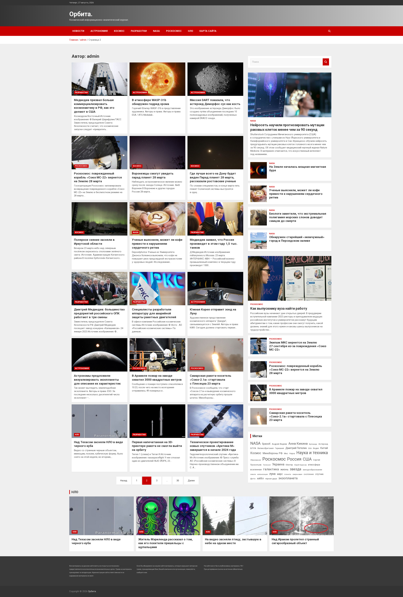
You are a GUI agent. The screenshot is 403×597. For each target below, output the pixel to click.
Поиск (326, 61)
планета (287, 474)
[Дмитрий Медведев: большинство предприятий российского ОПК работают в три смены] (99, 288)
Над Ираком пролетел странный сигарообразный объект (295, 541)
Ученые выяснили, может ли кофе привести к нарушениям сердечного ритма (157, 243)
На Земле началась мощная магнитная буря (297, 168)
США (307, 459)
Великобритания (266, 448)
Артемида (313, 444)
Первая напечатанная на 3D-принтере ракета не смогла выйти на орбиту (157, 446)
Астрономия (99, 31)
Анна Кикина (298, 443)
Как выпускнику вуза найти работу (278, 308)
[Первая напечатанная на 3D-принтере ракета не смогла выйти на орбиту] (157, 421)
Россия (294, 459)
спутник (319, 474)
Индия (316, 448)
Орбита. (81, 14)
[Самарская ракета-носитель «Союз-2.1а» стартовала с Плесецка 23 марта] (215, 355)
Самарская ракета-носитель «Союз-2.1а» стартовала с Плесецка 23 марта (210, 379)
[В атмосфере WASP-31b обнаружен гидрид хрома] (157, 79)
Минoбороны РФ (273, 453)
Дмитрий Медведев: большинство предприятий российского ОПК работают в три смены (99, 313)
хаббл (260, 478)
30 (177, 480)
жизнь (284, 469)
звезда (295, 469)
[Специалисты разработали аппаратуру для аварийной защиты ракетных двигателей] (157, 288)
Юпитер (289, 465)
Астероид (323, 444)
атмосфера (314, 464)
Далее (191, 480)
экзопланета (288, 478)
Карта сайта (207, 31)
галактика (271, 469)
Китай (324, 448)
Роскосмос (174, 31)
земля (253, 474)
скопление (309, 474)
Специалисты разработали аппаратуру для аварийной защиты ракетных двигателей (154, 313)
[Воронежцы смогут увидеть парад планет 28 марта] (157, 152)
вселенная (256, 469)
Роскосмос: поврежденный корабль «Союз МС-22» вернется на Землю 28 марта (98, 177)
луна (272, 474)
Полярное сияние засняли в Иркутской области (94, 241)
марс (280, 474)
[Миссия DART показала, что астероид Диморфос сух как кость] (215, 79)
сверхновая (297, 474)
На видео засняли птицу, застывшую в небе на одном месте (233, 541)
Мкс (286, 453)
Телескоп (267, 465)
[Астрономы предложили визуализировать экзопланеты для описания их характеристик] (99, 355)
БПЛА (253, 448)
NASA (156, 31)
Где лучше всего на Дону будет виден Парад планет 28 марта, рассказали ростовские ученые (213, 177)
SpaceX (266, 443)
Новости (78, 31)
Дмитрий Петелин (296, 448)
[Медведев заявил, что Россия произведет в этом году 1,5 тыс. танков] (215, 219)
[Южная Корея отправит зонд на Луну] (215, 288)
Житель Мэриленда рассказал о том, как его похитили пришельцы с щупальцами (165, 543)
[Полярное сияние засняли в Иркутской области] (99, 219)
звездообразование (312, 470)
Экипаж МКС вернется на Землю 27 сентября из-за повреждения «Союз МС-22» (297, 346)
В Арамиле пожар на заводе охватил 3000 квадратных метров (157, 377)
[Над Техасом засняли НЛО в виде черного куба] (99, 421)
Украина (278, 464)
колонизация (262, 474)
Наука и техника (312, 452)
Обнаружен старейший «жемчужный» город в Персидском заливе (296, 238)
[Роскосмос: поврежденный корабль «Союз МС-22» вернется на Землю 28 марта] (99, 152)
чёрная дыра (271, 479)
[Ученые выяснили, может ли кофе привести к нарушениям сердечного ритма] (157, 219)
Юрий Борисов (300, 465)
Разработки (139, 31)
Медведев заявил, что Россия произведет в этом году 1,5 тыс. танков (213, 243)
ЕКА (310, 448)
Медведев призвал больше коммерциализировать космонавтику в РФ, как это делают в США (94, 105)
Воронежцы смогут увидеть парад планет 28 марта (152, 175)
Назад (123, 480)
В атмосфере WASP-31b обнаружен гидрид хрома (150, 102)
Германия (279, 448)
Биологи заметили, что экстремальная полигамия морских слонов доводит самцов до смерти (297, 217)
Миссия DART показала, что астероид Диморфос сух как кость (215, 102)
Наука (292, 453)
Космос (119, 31)
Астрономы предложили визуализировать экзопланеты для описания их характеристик (97, 379)
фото (252, 478)
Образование (255, 460)
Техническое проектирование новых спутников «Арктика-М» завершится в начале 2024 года (213, 446)
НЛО (190, 31)
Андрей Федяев (279, 444)
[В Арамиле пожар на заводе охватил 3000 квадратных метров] (157, 355)
